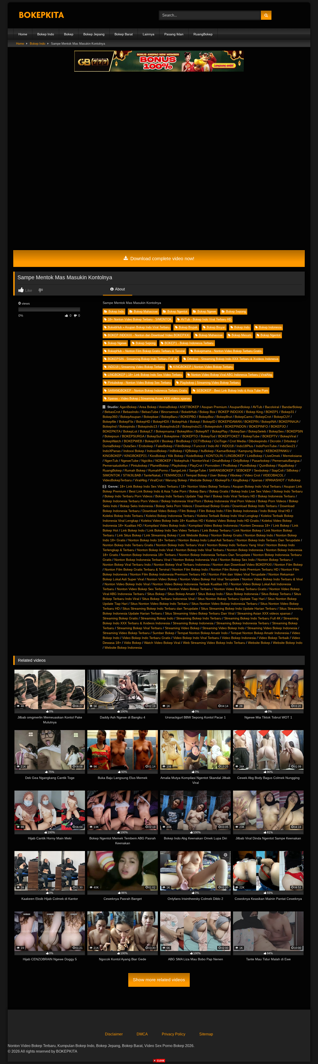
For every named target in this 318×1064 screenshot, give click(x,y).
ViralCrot (156, 480)
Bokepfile (109, 421)
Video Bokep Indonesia (239, 638)
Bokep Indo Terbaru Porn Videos (128, 496)
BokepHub (179, 421)
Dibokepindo (258, 441)
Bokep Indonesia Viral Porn (181, 501)
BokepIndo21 (192, 426)
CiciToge (220, 441)
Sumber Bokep (163, 633)
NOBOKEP (163, 460)
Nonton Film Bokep (288, 564)
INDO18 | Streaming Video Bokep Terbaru (136, 367)
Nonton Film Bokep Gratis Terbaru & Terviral (137, 569)
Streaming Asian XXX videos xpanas (264, 613)
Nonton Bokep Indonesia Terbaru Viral (142, 560)
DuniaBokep (112, 446)
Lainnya (148, 34)
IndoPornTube (266, 446)
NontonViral (200, 460)
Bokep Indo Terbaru (288, 491)
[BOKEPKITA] (48, 15)
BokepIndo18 (169, 426)
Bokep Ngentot (177, 311)
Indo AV (213, 446)
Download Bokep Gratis (212, 506)
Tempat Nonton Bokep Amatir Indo (202, 633)
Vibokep (236, 475)
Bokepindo (127, 426)
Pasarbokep (261, 460)
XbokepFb (222, 480)
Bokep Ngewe (206, 311)
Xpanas (256, 480)
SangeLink (178, 470)
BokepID (209, 421)
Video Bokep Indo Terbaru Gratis (146, 638)
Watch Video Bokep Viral (162, 643)
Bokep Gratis (218, 491)
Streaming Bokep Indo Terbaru (198, 618)
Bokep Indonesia (270, 327)
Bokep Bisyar (216, 327)
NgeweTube (130, 460)
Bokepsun (112, 436)
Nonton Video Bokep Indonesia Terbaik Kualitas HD (190, 584)
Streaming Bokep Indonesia (193, 623)
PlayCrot (196, 465)
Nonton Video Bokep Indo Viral (127, 584)
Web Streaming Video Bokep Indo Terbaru (214, 643)
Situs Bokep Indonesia (242, 594)
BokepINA (268, 421)
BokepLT (146, 431)
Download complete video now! (161, 258)
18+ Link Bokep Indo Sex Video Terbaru (149, 486)
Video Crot (252, 475)
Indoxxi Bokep (133, 451)
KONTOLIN (214, 456)
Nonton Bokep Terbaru (274, 560)
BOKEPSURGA (133, 436)
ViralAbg (141, 480)
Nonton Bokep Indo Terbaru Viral (180, 545)
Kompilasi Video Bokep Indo (165, 525)
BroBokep (183, 441)
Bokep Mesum (241, 335)
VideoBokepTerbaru (117, 480)
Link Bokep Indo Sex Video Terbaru (173, 530)
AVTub (257, 407)
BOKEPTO (190, 436)
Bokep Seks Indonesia (136, 506)
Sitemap (206, 1034)
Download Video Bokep (159, 511)
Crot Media (238, 441)
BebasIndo (131, 412)
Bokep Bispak (188, 327)
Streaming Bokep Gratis (120, 618)
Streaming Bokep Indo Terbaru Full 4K (252, 618)
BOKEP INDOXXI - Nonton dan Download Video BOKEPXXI (148, 335)
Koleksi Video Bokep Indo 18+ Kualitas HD (172, 520)
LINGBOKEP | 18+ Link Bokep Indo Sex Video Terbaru (145, 374)
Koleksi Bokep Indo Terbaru (123, 516)
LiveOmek (272, 456)
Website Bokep (201, 480)
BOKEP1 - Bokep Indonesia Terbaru (189, 343)
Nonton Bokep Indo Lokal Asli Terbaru (206, 540)
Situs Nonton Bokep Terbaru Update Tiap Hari (231, 599)
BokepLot (130, 431)
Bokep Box (207, 412)
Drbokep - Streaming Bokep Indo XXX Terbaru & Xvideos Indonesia (232, 359)
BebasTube (150, 412)
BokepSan (238, 431)
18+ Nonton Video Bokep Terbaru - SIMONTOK (140, 319)
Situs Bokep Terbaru (276, 594)
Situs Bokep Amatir (181, 594)
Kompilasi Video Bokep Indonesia (213, 525)
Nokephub (181, 460)
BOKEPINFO (258, 426)
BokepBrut (224, 417)
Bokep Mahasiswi (146, 311)
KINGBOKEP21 (135, 456)
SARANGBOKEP (221, 470)
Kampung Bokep (250, 451)
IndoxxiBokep (157, 451)
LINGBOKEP (235, 456)
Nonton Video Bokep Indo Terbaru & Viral (272, 579)
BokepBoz (206, 417)
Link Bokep (281, 525)
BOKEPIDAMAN (230, 421)
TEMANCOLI (173, 475)
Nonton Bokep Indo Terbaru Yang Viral (235, 545)
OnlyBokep (241, 460)
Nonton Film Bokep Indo (190, 569)
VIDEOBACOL (273, 475)
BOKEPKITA (111, 431)
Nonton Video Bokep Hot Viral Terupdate (209, 579)
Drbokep (290, 441)
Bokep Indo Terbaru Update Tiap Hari (182, 496)
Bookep (167, 441)
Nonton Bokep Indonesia (245, 550)
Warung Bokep (176, 480)
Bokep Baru (197, 491)
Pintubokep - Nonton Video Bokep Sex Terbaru (139, 382)
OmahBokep (221, 460)
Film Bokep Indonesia (241, 511)
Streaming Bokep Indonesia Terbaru (242, 623)
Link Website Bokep (193, 535)
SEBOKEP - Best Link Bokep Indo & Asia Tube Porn (232, 390)
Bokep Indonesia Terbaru (276, 496)
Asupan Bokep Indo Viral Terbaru (257, 486)
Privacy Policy (173, 1034)
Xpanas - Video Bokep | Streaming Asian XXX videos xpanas (149, 398)
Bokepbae (151, 417)
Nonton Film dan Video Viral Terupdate (237, 574)
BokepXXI (152, 441)
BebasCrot (112, 412)
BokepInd (110, 426)
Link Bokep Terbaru (216, 530)
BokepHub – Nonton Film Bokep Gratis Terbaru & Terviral (146, 351)
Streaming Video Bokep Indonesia (272, 628)
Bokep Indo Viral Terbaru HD (234, 496)
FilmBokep (183, 446)
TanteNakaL (152, 475)
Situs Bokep (156, 594)
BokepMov (185, 431)
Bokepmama (165, 431)
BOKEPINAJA (288, 421)
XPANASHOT (275, 480)
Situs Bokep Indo (210, 594)
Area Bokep (147, 407)
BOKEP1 (272, 412)
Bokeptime (171, 436)
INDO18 (228, 446)
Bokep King (254, 412)
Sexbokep (261, 470)
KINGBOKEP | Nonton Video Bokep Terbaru (203, 367)
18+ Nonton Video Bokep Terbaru (205, 486)
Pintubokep (139, 465)
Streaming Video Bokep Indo (223, 628)
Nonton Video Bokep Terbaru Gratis (240, 589)
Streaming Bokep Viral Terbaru (139, 628)
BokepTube (251, 436)
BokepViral (288, 436)
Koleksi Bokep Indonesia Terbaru (170, 516)
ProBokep (230, 465)
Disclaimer (114, 1034)
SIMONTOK (111, 475)
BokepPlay (220, 431)
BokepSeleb (257, 431)
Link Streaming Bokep (160, 535)
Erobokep (146, 446)
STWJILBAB (132, 475)
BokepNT (202, 431)
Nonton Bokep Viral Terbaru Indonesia (182, 564)
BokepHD (143, 421)
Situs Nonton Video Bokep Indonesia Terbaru (224, 603)
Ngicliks (146, 460)
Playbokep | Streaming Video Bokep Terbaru (210, 382)
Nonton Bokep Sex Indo (237, 560)
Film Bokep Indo (211, 511)
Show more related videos (159, 979)
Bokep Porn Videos (272, 501)
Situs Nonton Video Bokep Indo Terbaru (159, 603)
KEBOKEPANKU (277, 451)
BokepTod (208, 436)
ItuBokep (207, 451)
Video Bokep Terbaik (274, 638)
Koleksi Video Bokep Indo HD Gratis (232, 520)
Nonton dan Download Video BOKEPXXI (242, 564)
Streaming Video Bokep (182, 628)
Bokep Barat (124, 34)
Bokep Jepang (94, 34)
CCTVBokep (202, 441)
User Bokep (218, 475)
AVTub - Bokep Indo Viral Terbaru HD (206, 319)
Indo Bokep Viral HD (275, 511)
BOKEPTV (269, 436)
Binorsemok (170, 412)
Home (22, 34)
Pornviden (212, 465)
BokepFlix (126, 421)
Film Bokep (187, 511)
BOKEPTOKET (229, 436)
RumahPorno (158, 470)
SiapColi (277, 470)
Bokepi (195, 421)
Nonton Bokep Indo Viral (155, 550)
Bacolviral (272, 407)
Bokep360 (110, 417)
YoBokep (294, 480)
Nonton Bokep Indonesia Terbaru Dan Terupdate (214, 555)
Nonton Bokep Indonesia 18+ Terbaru (148, 555)
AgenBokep (128, 407)
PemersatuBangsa (286, 460)
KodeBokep (194, 456)
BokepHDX (161, 421)
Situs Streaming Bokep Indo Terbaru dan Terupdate (160, 608)
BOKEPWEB (133, 441)
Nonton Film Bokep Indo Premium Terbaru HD (244, 569)
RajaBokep (286, 465)
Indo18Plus (245, 446)
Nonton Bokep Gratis (226, 535)
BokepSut (154, 436)
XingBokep (240, 480)
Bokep (68, 34)
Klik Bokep (175, 456)
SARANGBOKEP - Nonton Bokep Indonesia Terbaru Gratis (147, 390)
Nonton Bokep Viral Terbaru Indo (127, 564)
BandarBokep (292, 407)
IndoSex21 (287, 446)
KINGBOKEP (112, 456)
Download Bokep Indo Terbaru (254, 506)
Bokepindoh (213, 426)
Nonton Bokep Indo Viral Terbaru (200, 550)
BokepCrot (263, 417)
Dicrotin (275, 441)
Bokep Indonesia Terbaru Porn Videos (131, 501)
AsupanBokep (240, 407)
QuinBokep (267, 465)
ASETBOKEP (189, 407)
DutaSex (129, 446)
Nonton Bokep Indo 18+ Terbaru (152, 540)
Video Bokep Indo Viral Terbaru (196, 638)
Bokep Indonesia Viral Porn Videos (229, 501)
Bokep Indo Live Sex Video (251, 491)
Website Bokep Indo (287, 643)
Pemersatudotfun (115, 465)
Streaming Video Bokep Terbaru (126, 633)
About (119, 289)
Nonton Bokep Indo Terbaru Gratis (128, 545)
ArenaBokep (168, 407)
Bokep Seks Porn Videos (174, 506)
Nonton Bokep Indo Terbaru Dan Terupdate (268, 540)
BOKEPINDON (235, 426)
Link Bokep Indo (133, 530)
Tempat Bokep (196, 475)
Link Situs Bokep (129, 535)
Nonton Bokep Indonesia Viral (195, 560)
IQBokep (191, 451)
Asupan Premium (214, 407)
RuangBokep (203, 34)
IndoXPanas (112, 451)
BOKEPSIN (295, 431)
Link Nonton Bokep (247, 530)
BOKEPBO (188, 417)
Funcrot (199, 446)
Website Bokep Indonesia (123, 647)
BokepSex (276, 431)
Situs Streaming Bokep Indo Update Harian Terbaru (239, 608)
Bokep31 (287, 412)
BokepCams (244, 417)
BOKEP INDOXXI (230, 412)
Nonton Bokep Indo (259, 535)
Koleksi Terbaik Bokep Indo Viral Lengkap (227, 516)
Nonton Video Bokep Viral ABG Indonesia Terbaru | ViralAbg (231, 374)
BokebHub (189, 412)
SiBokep (292, 470)
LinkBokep (254, 456)
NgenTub (111, 460)
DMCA (142, 1034)
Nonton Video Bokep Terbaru (190, 589)
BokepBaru (169, 417)
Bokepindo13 (147, 426)
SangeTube (197, 470)
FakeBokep (164, 446)
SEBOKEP (243, 470)
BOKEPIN (251, 421)
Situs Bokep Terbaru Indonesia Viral (168, 599)
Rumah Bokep (135, 470)
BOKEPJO (278, 426)
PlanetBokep (159, 465)
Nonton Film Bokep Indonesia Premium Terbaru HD (168, 574)
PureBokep (248, 465)
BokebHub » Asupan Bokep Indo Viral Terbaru (138, 327)
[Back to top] (303, 1050)
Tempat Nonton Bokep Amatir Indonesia (259, 633)
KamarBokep (226, 451)
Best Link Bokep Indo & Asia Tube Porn (157, 491)
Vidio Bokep (132, 643)
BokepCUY (282, 417)
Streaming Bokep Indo (157, 618)
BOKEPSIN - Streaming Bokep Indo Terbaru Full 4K (143, 359)
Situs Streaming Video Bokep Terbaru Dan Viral (199, 613)
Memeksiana (292, 456)
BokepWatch (112, 441)
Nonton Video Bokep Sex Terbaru (141, 589)
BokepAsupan (130, 417)
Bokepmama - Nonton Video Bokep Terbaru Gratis (228, 351)
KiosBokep (157, 456)
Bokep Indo (45, 34)
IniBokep (175, 451)
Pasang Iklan (173, 34)
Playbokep (179, 465)
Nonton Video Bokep (162, 579)
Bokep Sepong (236, 311)
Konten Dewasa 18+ (255, 525)
